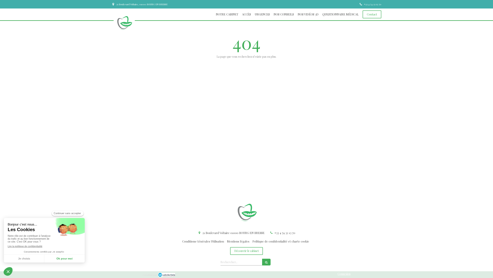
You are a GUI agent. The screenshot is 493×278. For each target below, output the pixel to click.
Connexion (344, 274)
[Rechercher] (266, 262)
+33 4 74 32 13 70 (284, 233)
